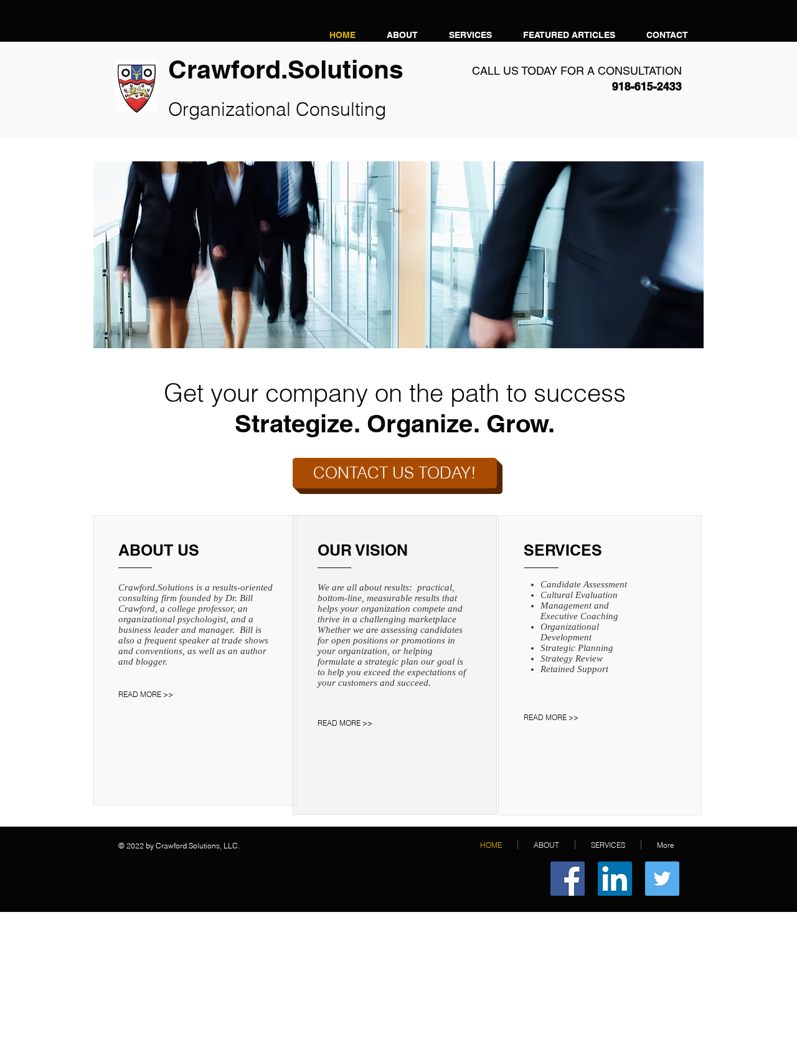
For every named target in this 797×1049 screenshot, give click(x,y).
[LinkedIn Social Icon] (615, 879)
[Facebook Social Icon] (567, 879)
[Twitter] (662, 879)
